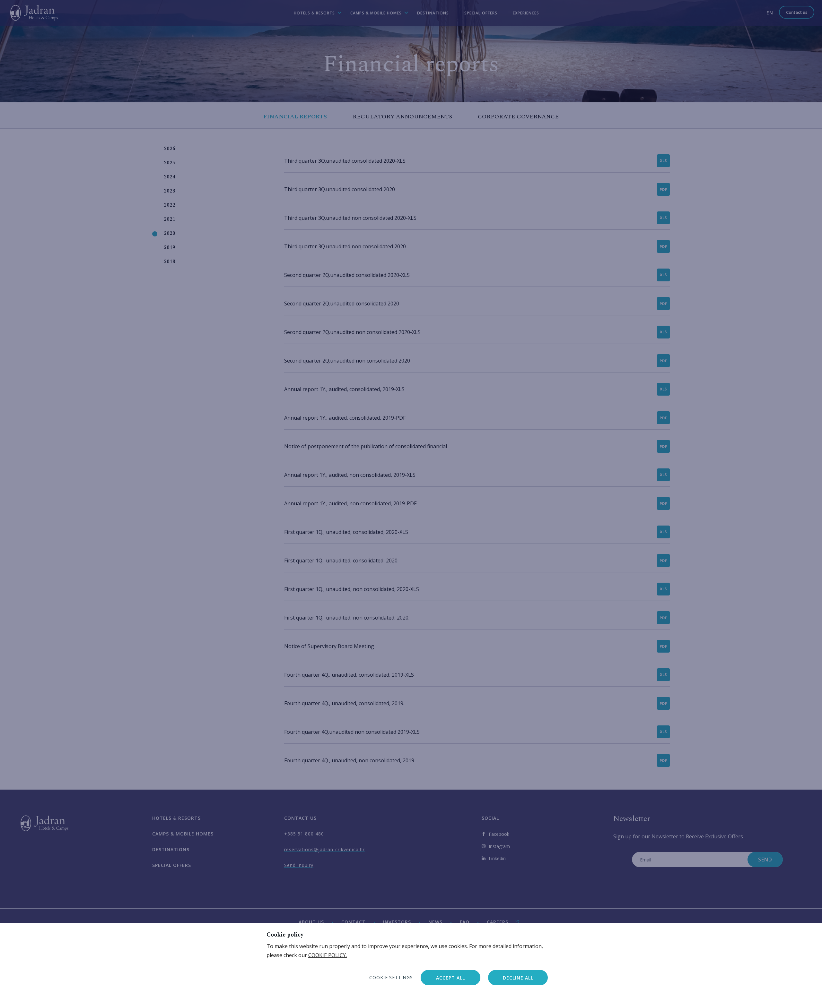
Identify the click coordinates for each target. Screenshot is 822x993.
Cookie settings (391, 977)
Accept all (450, 978)
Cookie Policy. (327, 955)
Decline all (518, 978)
